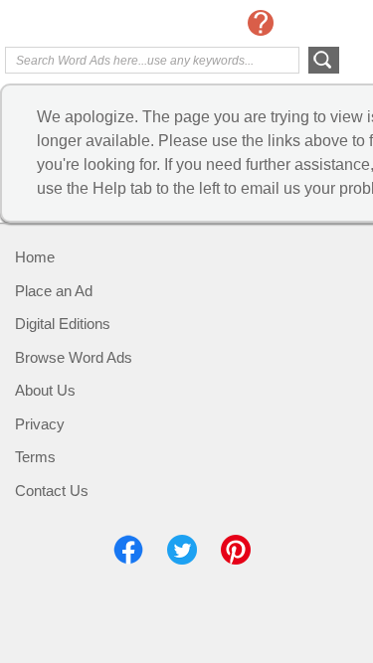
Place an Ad (54, 290)
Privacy (40, 423)
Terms (35, 456)
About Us (45, 390)
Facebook (128, 550)
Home (35, 257)
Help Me (261, 23)
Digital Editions (62, 323)
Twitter (182, 550)
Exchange (84, 25)
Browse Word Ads (73, 357)
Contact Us (52, 490)
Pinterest (236, 550)
